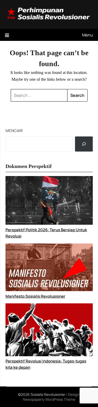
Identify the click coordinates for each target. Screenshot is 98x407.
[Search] (84, 144)
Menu (87, 35)
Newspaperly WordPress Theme (49, 399)
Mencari (14, 130)
